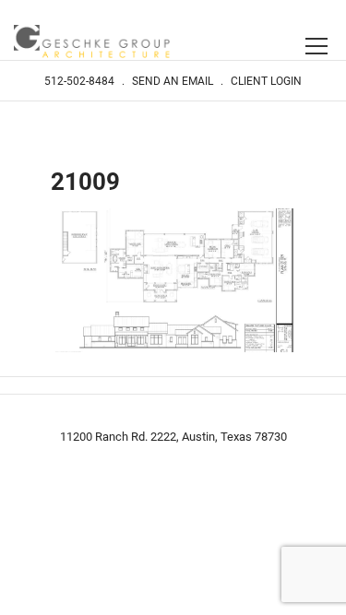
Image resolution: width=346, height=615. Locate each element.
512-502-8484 (79, 81)
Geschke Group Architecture (92, 43)
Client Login (266, 81)
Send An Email (172, 81)
